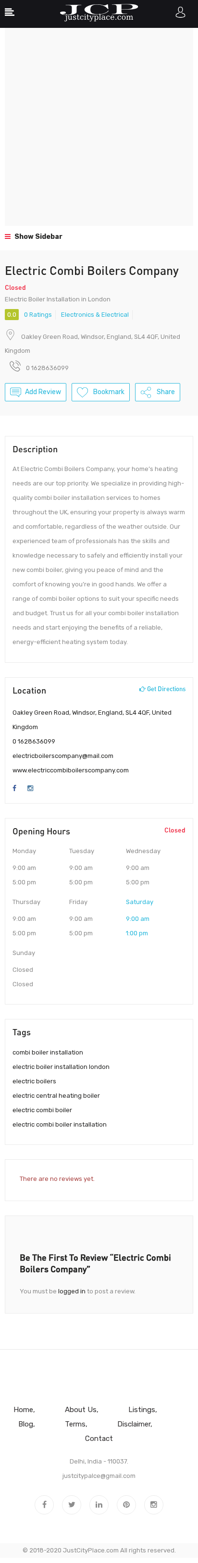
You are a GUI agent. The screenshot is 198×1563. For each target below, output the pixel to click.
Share (165, 392)
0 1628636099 (33, 741)
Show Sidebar (37, 237)
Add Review (43, 392)
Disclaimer (133, 1424)
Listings (141, 1409)
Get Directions (166, 689)
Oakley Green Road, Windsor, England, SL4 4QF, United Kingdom (92, 720)
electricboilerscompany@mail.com (62, 755)
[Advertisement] (99, 127)
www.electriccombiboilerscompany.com (70, 770)
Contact (99, 1438)
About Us (81, 1409)
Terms (75, 1424)
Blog (25, 1424)
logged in (72, 1291)
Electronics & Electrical (95, 314)
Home (23, 1409)
